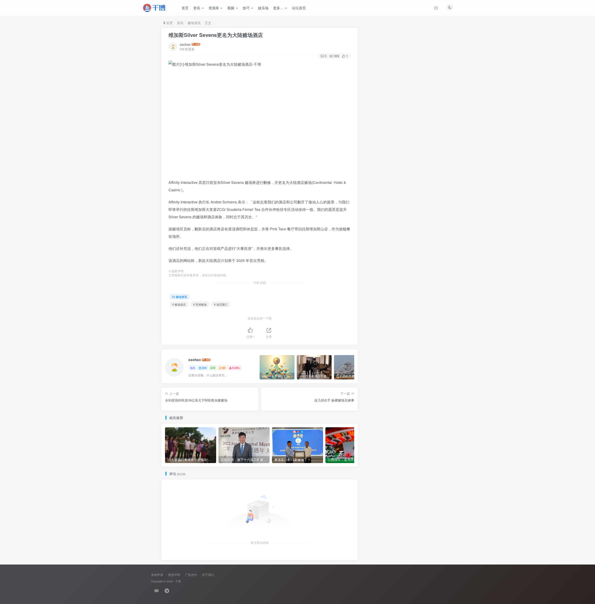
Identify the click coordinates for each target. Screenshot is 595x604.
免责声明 (174, 574)
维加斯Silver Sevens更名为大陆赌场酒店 (216, 35)
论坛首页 (299, 7)
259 (204, 368)
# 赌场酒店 (179, 304)
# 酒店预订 (221, 304)
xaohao (185, 44)
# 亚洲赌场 (200, 304)
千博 (178, 581)
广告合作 (191, 574)
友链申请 (157, 574)
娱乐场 (263, 7)
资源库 (213, 7)
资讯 (196, 7)
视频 (230, 7)
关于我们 (208, 574)
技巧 (246, 7)
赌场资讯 (194, 22)
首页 (185, 7)
